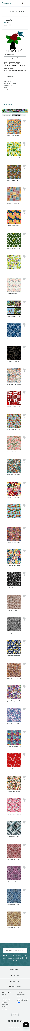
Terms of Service (21, 994)
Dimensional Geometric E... (14, 361)
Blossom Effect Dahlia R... (14, 497)
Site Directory (5, 1009)
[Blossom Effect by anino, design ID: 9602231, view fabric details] (14, 495)
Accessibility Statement (22, 999)
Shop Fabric (4, 1006)
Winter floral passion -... (13, 520)
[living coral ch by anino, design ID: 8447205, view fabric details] (14, 223)
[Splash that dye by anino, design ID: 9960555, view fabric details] (14, 472)
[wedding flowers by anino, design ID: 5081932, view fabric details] (14, 291)
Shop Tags (9, 104)
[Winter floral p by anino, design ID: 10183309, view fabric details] (14, 518)
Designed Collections (10, 83)
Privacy (18, 996)
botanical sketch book (13, 791)
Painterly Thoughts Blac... (14, 588)
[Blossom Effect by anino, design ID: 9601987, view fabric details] (14, 563)
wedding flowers (12, 293)
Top (16, 1014)
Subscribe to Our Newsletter (6, 1001)
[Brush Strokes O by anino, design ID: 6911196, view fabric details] (14, 653)
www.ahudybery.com (10, 73)
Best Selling (6, 115)
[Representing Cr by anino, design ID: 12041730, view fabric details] (14, 133)
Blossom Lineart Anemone (14, 452)
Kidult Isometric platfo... (14, 180)
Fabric (5, 22)
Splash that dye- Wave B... (14, 384)
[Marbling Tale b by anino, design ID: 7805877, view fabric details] (14, 631)
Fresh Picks (16, 115)
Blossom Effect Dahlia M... (14, 565)
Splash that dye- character (15, 474)
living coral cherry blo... (13, 225)
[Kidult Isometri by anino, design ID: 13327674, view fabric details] (14, 178)
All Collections (8, 85)
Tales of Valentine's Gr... (13, 406)
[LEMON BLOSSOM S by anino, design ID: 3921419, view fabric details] (14, 156)
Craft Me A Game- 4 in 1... (14, 316)
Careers (3, 996)
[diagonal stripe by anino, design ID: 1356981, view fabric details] (14, 925)
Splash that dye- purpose (14, 723)
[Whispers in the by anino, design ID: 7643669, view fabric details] (14, 246)
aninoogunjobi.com (9, 76)
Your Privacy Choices (22, 1000)
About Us (4, 994)
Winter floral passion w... (14, 429)
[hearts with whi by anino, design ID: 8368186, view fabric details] (14, 767)
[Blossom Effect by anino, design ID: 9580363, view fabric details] (14, 337)
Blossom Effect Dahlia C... (14, 339)
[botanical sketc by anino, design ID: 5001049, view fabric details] (14, 789)
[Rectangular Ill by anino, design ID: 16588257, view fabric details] (14, 201)
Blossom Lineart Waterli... (14, 746)
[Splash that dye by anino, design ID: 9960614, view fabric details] (14, 699)
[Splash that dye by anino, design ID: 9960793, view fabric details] (14, 676)
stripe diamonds (11, 882)
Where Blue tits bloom (13, 271)
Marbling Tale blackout (13, 633)
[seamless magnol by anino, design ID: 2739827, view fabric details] (14, 812)
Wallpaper (6, 25)
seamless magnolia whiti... (14, 814)
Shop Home (7, 81)
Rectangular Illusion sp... (13, 203)
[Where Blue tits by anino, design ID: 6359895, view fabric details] (14, 269)
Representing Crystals (13, 135)
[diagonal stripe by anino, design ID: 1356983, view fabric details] (14, 902)
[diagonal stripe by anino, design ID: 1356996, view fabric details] (14, 857)
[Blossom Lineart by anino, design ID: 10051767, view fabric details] (14, 450)
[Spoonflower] (7, 3)
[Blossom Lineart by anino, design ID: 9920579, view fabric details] (14, 744)
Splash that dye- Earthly (14, 678)
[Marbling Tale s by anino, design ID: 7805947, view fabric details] (14, 608)
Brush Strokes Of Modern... (14, 655)
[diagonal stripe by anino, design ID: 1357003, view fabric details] (14, 834)
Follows (6, 94)
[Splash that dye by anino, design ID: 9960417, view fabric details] (14, 721)
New (23, 115)
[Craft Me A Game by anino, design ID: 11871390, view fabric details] (14, 314)
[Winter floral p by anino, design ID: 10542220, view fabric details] (14, 427)
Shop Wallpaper (5, 1004)
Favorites (6, 89)
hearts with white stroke (14, 769)
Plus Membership (6, 999)
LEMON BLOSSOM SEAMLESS (14, 158)
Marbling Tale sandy (12, 610)
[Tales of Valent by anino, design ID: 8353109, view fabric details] (14, 404)
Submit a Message (16, 986)
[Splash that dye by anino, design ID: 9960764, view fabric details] (14, 382)
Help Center (16, 975)
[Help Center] (12, 976)
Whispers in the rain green (14, 248)
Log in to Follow (15, 58)
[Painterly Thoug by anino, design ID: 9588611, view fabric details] (14, 585)
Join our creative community (15, 950)
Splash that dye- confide (14, 701)
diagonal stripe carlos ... (13, 836)
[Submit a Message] (10, 987)
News (5, 87)
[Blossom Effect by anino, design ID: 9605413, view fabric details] (14, 540)
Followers (6, 92)
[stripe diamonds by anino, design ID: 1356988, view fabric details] (14, 880)
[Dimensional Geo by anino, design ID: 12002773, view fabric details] (14, 359)
